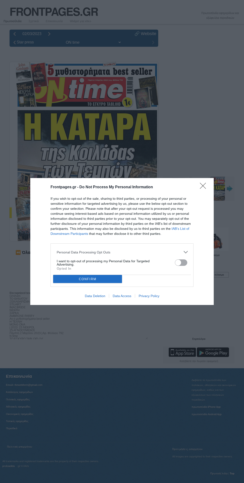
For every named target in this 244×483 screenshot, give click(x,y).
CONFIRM (88, 279)
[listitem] (122, 252)
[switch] (181, 262)
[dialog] (122, 241)
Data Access (122, 296)
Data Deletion (95, 296)
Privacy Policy (149, 296)
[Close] (204, 187)
